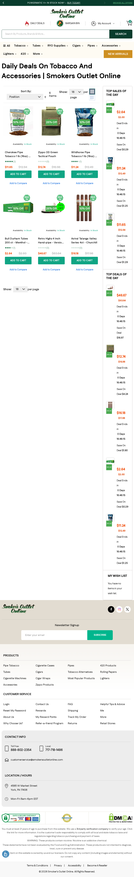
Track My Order (77, 717)
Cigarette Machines (14, 678)
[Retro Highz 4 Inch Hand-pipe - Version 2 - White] (117, 287)
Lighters (104, 678)
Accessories (10, 685)
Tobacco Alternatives (80, 672)
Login (6, 704)
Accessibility (74, 865)
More (103, 717)
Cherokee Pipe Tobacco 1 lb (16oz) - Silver (17, 156)
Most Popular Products (81, 678)
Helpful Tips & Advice (112, 704)
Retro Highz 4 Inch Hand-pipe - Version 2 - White (50, 242)
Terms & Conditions (37, 865)
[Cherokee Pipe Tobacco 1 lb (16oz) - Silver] (117, 217)
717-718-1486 (54, 750)
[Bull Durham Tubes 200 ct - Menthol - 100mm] (117, 104)
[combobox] (67, 34)
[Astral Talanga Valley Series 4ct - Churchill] (117, 405)
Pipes (71, 666)
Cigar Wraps (43, 678)
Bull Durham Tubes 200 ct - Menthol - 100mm (16, 242)
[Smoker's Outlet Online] (67, 13)
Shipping (73, 711)
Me (102, 711)
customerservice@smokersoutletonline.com (37, 760)
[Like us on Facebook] (111, 609)
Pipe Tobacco (11, 666)
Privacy (58, 865)
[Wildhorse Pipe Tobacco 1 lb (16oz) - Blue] (117, 161)
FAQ (70, 704)
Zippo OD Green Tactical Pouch (48, 154)
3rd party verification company (92, 829)
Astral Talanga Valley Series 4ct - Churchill (84, 241)
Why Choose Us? (13, 723)
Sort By (26, 91)
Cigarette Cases (45, 666)
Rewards (41, 711)
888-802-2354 (21, 750)
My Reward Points (46, 717)
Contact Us (42, 704)
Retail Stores (107, 723)
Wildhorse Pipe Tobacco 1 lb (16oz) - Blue (83, 156)
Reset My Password (14, 711)
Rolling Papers (108, 672)
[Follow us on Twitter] (127, 609)
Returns (72, 723)
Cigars (39, 672)
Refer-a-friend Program (49, 723)
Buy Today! (73, 2)
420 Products (108, 666)
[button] (18, 183)
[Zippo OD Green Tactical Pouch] (117, 349)
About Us (8, 717)
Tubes (6, 672)
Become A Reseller (97, 865)
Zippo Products (45, 685)
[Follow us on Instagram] (119, 609)
